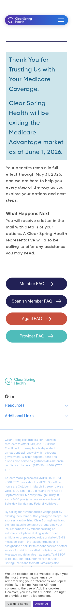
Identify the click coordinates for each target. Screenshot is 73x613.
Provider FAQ (32, 336)
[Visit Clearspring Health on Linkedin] (12, 396)
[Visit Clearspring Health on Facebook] (7, 396)
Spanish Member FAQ (32, 301)
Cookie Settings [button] (18, 603)
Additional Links (19, 416)
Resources (15, 405)
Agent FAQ (32, 318)
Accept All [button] (42, 603)
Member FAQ (32, 283)
